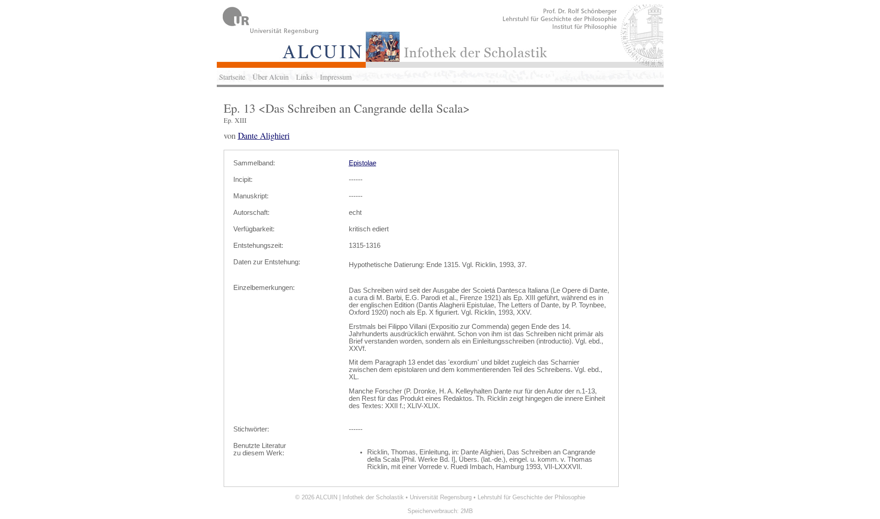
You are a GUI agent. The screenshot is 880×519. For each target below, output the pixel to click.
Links (304, 77)
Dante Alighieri (264, 135)
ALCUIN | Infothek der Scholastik (360, 497)
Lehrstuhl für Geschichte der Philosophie (531, 497)
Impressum (336, 77)
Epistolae (362, 163)
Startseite (232, 77)
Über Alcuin (271, 77)
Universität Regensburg (441, 497)
